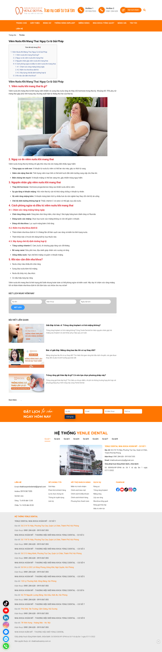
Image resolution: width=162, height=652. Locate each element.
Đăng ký (70, 417)
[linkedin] (134, 489)
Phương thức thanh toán (80, 501)
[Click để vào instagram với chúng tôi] (6, 625)
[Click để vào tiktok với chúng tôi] (6, 603)
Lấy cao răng (98, 497)
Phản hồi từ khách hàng (57, 490)
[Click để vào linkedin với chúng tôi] (6, 618)
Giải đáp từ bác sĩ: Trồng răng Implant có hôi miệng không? (73, 325)
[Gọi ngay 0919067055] (6, 646)
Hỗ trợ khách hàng (81, 482)
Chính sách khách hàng (79, 497)
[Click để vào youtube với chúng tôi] (6, 611)
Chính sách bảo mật (78, 490)
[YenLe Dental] (29, 10)
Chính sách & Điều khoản (80, 494)
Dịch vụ (97, 482)
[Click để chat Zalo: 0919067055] (6, 639)
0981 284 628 (112, 11)
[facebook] (118, 489)
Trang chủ (21, 23)
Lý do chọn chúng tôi (55, 494)
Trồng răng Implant (64, 23)
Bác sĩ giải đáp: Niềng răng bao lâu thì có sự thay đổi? (70, 350)
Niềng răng (84, 23)
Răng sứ (47, 23)
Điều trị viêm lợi (99, 508)
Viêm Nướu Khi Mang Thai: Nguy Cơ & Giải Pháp (36, 41)
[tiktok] (126, 489)
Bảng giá (122, 23)
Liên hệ (19, 29)
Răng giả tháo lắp (99, 505)
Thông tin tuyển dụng (56, 497)
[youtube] (122, 489)
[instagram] (130, 489)
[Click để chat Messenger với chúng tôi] (6, 632)
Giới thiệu (35, 23)
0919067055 (90, 11)
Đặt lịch (18, 307)
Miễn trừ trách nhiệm (78, 486)
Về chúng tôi (54, 482)
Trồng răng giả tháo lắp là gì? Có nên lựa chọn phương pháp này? (76, 375)
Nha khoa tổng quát (103, 23)
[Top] (158, 641)
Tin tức (133, 23)
